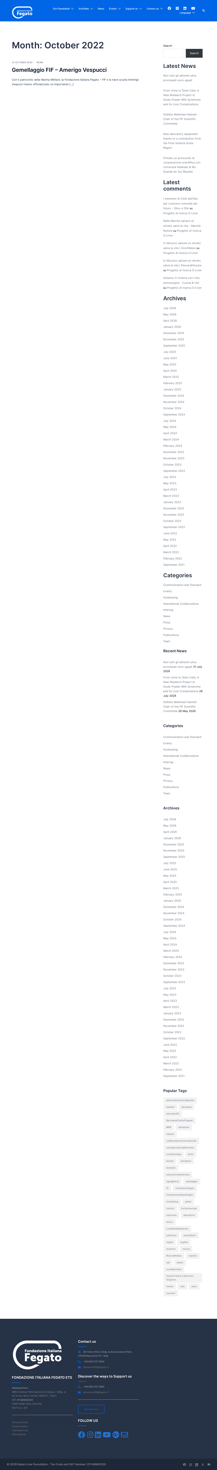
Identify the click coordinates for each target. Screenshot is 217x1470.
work (194, 1286)
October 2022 (172, 521)
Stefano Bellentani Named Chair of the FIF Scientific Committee (179, 119)
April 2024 (170, 433)
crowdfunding (173, 1154)
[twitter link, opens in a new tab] (202, 1464)
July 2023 (169, 477)
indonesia (171, 1215)
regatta (184, 1242)
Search (167, 45)
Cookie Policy (20, 1426)
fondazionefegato (184, 1188)
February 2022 (172, 558)
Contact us (153, 8)
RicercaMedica (174, 1255)
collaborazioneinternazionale (181, 1140)
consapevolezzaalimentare (180, 1147)
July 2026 (169, 308)
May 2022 (169, 539)
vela (182, 1286)
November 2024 (173, 402)
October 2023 (172, 464)
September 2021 (173, 564)
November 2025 (173, 339)
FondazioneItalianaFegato (179, 1194)
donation (171, 1167)
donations (186, 1161)
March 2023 (171, 495)
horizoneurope (189, 1208)
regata (169, 1242)
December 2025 (173, 333)
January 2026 (172, 326)
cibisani (170, 1134)
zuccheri (170, 1293)
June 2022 (170, 533)
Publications (171, 635)
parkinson (171, 1235)
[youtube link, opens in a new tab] (209, 1464)
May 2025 (169, 364)
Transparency (20, 1430)
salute (180, 1262)
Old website (19, 1434)
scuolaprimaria (173, 1269)
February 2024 (172, 445)
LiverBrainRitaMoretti (177, 1228)
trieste (169, 1286)
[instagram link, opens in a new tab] (190, 1464)
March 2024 (171, 439)
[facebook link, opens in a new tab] (184, 1464)
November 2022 (173, 514)
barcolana (186, 1107)
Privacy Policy (20, 1422)
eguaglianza (172, 1181)
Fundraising (170, 597)
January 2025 (172, 389)
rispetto (193, 1255)
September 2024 (174, 414)
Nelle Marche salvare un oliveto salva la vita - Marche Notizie (182, 225)
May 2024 (169, 427)
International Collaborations (181, 603)
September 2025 (174, 345)
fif (167, 1188)
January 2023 (172, 502)
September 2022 (174, 527)
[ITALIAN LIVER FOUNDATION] (22, 10)
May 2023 (169, 483)
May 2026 (169, 314)
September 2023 (174, 471)
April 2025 (170, 370)
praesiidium (190, 1235)
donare (170, 1161)
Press (166, 622)
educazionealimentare (178, 1174)
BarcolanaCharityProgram (179, 1120)
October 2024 (172, 408)
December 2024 (173, 395)
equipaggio (192, 1181)
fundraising (172, 1201)
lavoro (169, 1222)
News (101, 8)
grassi (188, 1201)
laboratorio (189, 1215)
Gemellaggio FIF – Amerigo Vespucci (59, 70)
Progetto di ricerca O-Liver (180, 213)
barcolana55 (172, 1113)
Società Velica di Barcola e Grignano (180, 1277)
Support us (131, 8)
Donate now (91, 1409)
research (171, 1248)
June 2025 (170, 358)
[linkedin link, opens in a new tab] (196, 1464)
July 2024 (169, 420)
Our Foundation (61, 8)
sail (168, 1262)
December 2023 (173, 452)
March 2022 (171, 552)
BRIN (168, 1127)
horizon (170, 1208)
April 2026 (170, 320)
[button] (203, 10)
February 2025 (172, 383)
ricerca (186, 1248)
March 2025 (171, 376)
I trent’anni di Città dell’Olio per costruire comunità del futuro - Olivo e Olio (180, 203)
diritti (190, 1154)
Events (113, 8)
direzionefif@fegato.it (96, 1367)
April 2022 (170, 546)
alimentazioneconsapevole (180, 1100)
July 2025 (169, 352)
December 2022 (173, 508)
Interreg (168, 610)
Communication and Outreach (182, 585)
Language (185, 12)
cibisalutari (183, 1127)
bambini (170, 1107)
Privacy (168, 628)
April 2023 (170, 489)
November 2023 (173, 458)
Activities (84, 8)
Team (166, 641)
